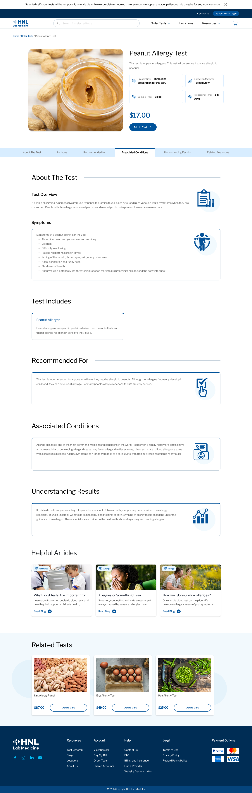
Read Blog (40, 611)
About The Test (32, 152)
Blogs (70, 755)
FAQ (126, 755)
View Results (101, 749)
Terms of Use (170, 749)
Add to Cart (140, 127)
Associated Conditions (135, 152)
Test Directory (75, 749)
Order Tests (158, 23)
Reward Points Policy (175, 760)
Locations (186, 23)
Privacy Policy (171, 755)
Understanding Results (177, 152)
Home (16, 36)
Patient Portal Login (226, 13)
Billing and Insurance (136, 760)
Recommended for (94, 152)
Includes (62, 152)
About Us (72, 766)
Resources (209, 23)
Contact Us (203, 13)
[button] (225, 4)
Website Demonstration (138, 771)
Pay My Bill (100, 755)
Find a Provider (133, 766)
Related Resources (218, 152)
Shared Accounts (104, 766)
